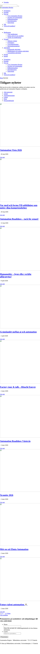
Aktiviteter (7, 48)
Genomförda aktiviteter (14, 53)
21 (6, 613)
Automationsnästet (9, 95)
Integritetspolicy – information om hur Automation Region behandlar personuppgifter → (17, 650)
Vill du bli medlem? (9, 26)
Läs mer (2, 157)
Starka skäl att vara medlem (15, 36)
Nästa (8, 613)
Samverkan (10, 22)
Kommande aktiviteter (13, 49)
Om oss (6, 14)
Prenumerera (4, 637)
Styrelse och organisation (14, 17)
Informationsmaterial (13, 46)
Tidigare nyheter (12, 41)
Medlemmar (7, 32)
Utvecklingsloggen (13, 44)
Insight (6, 56)
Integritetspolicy (12, 21)
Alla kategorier (8, 92)
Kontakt (6, 12)
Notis (5, 99)
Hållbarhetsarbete (12, 19)
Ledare (6, 97)
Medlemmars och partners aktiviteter (18, 51)
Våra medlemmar (12, 34)
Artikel (6, 94)
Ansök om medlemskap (14, 37)
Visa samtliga (4, 615)
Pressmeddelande (9, 100)
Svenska (6, 2)
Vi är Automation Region (14, 16)
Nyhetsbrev (7, 11)
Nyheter (6, 39)
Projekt (6, 54)
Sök (5, 24)
